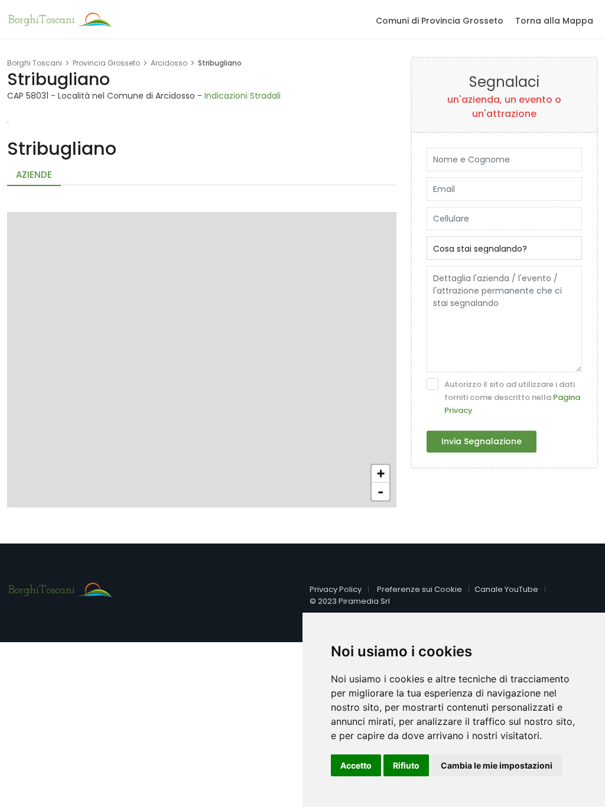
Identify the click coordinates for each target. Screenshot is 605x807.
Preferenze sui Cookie (419, 589)
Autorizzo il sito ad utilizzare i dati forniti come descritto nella (512, 397)
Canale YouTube (506, 589)
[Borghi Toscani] (60, 18)
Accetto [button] (356, 765)
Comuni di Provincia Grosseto (439, 21)
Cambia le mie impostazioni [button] (496, 765)
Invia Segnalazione (481, 441)
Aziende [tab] (34, 174)
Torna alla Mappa (554, 21)
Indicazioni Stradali (242, 96)
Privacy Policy (336, 589)
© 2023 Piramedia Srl (350, 601)
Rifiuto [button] (406, 765)
